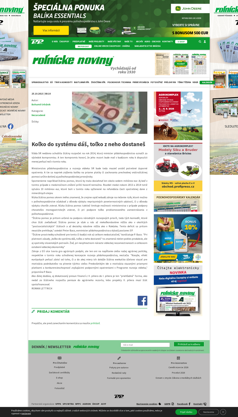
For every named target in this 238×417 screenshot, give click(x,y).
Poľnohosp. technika (119, 82)
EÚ (51, 82)
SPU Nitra (68, 403)
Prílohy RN (170, 82)
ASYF (103, 403)
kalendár (207, 82)
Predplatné (59, 367)
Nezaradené (38, 115)
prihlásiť (95, 323)
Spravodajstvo (40, 82)
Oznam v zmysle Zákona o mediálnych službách (178, 377)
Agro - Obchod (153, 41)
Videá (195, 82)
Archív (139, 41)
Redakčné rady (119, 372)
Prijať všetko (186, 412)
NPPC (78, 403)
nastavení (26, 413)
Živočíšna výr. (98, 82)
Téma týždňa (184, 82)
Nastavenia (208, 412)
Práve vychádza (141, 82)
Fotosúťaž (157, 82)
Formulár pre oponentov (119, 378)
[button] (189, 344)
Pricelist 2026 (178, 372)
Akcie (59, 383)
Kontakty (167, 41)
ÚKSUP (95, 403)
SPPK (58, 403)
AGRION (87, 403)
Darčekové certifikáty (59, 372)
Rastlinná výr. (82, 82)
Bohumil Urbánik (41, 104)
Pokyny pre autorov (119, 367)
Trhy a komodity (63, 82)
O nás (55, 41)
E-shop (59, 377)
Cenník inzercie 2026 (178, 367)
